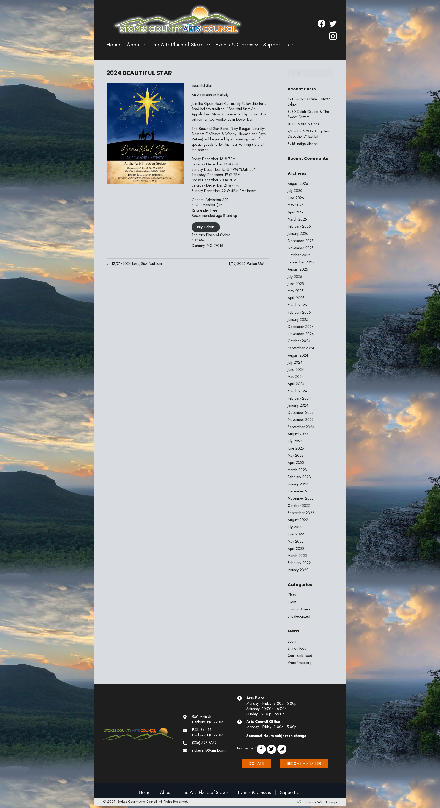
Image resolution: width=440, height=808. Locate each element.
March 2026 (297, 219)
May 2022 (296, 541)
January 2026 (298, 233)
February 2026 (299, 226)
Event (292, 602)
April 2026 (296, 212)
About (134, 44)
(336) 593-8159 (204, 742)
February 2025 (299, 312)
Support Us (276, 44)
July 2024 (295, 362)
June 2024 (296, 369)
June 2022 (296, 534)
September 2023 (301, 427)
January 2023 (298, 484)
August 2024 (298, 355)
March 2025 (297, 305)
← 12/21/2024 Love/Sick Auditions (135, 263)
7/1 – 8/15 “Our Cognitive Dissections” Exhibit (309, 134)
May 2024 (296, 376)
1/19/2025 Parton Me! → (248, 263)
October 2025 (299, 255)
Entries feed (297, 648)
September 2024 (301, 348)
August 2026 (298, 183)
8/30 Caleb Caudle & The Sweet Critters (308, 114)
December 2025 (301, 240)
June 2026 (296, 198)
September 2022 (301, 512)
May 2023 (296, 455)
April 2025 (296, 298)
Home (113, 44)
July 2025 (295, 276)
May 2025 (296, 291)
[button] (261, 749)
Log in (292, 641)
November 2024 (301, 333)
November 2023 (301, 419)
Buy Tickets (205, 227)
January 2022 (298, 570)
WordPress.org (299, 662)
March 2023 (297, 469)
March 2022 (297, 555)
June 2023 (296, 448)
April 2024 (296, 383)
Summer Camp (299, 609)
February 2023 (299, 477)
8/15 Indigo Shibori (303, 143)
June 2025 (296, 283)
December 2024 (301, 326)
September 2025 (301, 262)
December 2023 (301, 412)
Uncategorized (299, 616)
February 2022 (299, 562)
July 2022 (295, 527)
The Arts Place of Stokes (178, 44)
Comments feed (300, 655)
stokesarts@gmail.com (209, 750)
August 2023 (298, 434)
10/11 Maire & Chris (303, 124)
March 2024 (297, 391)
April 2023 (296, 462)
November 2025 (301, 248)
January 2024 (298, 405)
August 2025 (298, 269)
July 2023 (295, 441)
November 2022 (301, 498)
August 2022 (298, 520)
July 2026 (295, 190)
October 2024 (299, 341)
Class (292, 595)
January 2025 (298, 319)
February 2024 (299, 398)
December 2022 (301, 491)
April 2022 (296, 548)
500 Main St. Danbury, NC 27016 (207, 719)
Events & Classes (234, 44)
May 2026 (296, 205)
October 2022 (299, 505)
